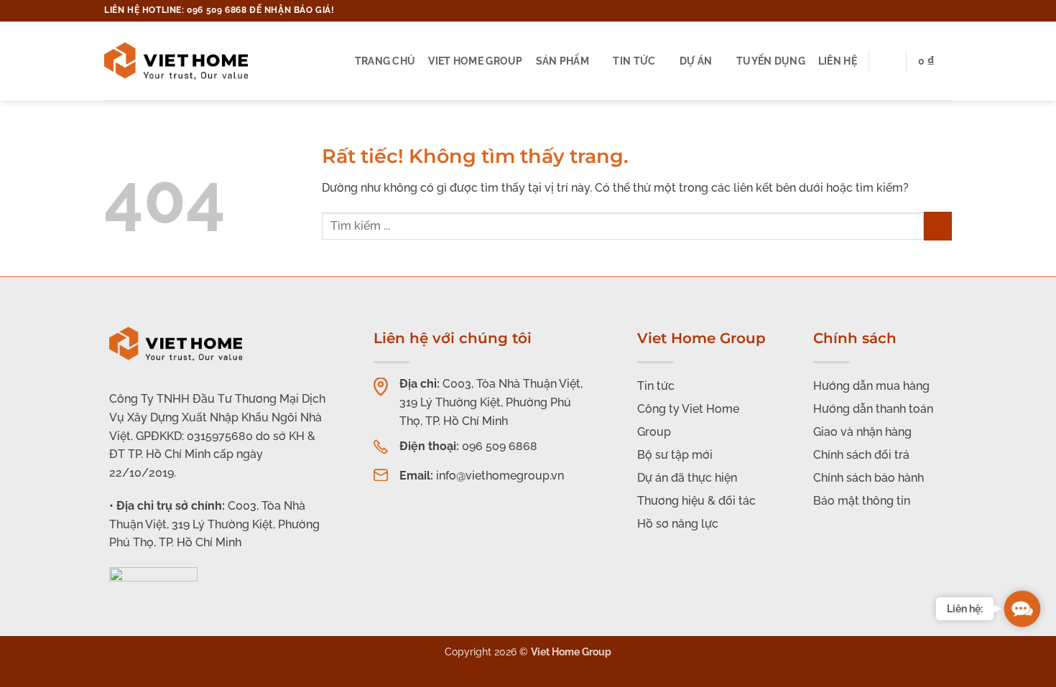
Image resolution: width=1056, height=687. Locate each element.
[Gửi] (938, 226)
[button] (935, 61)
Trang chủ (385, 61)
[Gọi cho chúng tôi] (931, 11)
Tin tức (634, 61)
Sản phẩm (562, 61)
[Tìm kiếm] (887, 61)
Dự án (696, 61)
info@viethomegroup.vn (500, 475)
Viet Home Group (475, 61)
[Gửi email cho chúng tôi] (917, 11)
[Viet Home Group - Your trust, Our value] (176, 61)
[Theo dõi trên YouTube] (944, 11)
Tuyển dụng (770, 61)
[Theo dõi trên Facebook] (903, 11)
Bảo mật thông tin (861, 501)
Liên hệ (837, 61)
